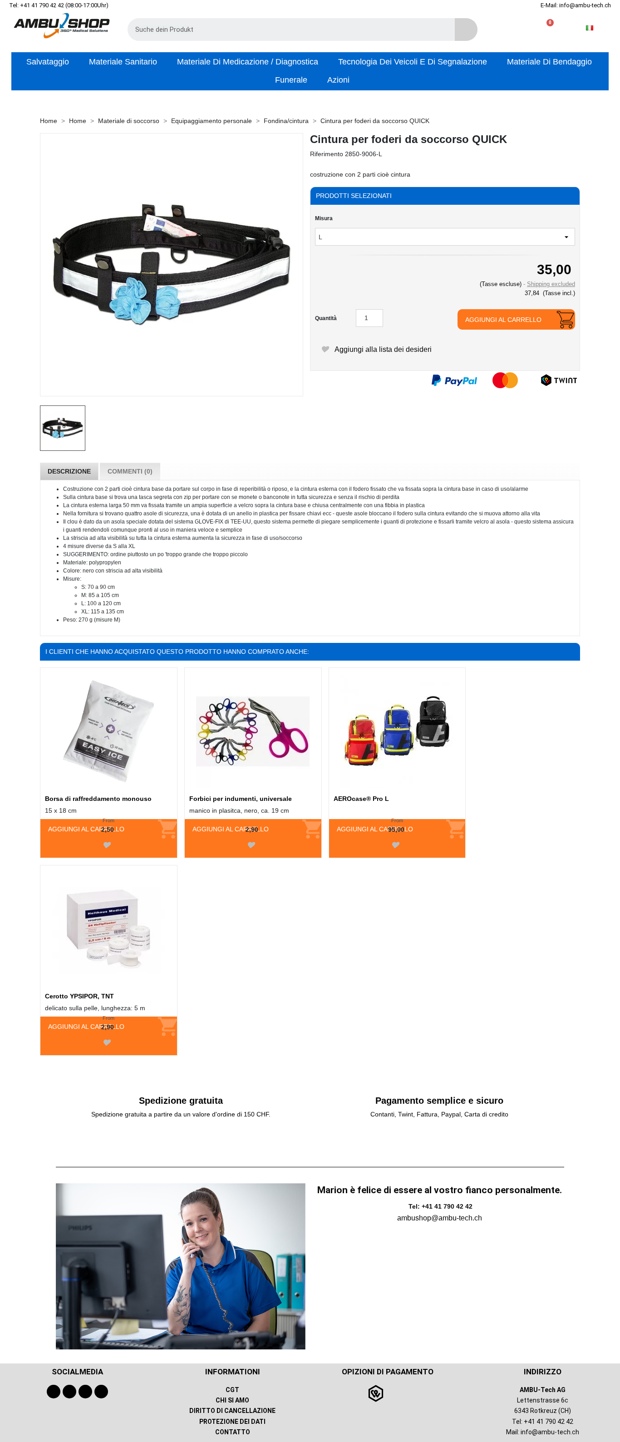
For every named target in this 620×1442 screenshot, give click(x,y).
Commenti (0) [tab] (130, 471)
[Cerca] (466, 29)
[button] (546, 28)
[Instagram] (85, 1391)
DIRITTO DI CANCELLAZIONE (232, 1410)
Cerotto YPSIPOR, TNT (79, 996)
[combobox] (285, 29)
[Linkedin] (101, 1391)
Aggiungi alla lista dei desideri (382, 349)
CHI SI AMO (232, 1400)
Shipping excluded (551, 284)
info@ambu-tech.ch (550, 1432)
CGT (232, 1389)
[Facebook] (53, 1391)
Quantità (326, 318)
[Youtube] (69, 1391)
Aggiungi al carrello (503, 319)
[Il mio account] (517, 28)
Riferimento (326, 154)
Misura (324, 218)
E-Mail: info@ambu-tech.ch (576, 5)
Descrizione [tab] (69, 471)
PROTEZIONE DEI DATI (232, 1421)
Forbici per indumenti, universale (240, 798)
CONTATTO (232, 1432)
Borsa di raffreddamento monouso (98, 798)
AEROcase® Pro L (361, 798)
